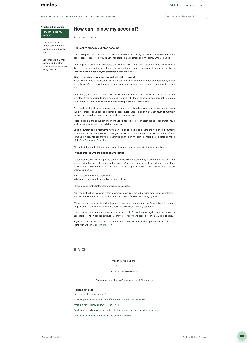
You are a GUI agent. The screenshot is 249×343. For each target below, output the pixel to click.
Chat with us (146, 280)
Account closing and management (101, 16)
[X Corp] (79, 249)
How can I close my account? (52, 33)
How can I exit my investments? (90, 294)
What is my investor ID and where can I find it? (97, 304)
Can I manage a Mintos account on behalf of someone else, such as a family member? (54, 64)
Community (190, 5)
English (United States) (194, 337)
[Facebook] (75, 249)
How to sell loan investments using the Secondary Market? (103, 315)
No (132, 266)
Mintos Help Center (50, 16)
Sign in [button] (202, 5)
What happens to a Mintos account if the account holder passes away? (53, 47)
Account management (72, 16)
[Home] (49, 5)
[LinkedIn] (83, 249)
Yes (117, 266)
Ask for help (175, 5)
